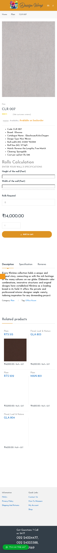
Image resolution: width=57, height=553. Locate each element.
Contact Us (33, 497)
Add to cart (28, 234)
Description (8, 264)
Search (48, 5)
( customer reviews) (22, 114)
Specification (25, 264)
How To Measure (35, 501)
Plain (13, 14)
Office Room (30, 301)
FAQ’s (4, 497)
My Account (33, 505)
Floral (33, 331)
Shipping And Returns (10, 505)
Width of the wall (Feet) (13, 181)
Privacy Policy (7, 501)
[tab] (8, 265)
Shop (30, 510)
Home (4, 14)
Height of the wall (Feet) (14, 171)
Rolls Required (9, 196)
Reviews (42, 264)
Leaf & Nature (44, 331)
